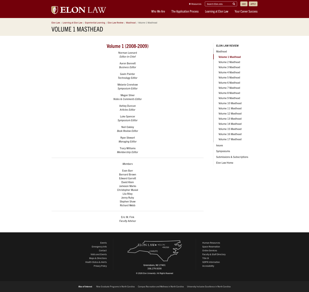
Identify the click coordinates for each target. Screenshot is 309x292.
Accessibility (208, 265)
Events (103, 242)
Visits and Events (99, 254)
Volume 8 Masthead (229, 92)
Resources (196, 3)
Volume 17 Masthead (230, 139)
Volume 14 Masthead (230, 123)
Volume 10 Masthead (230, 103)
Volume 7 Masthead (229, 87)
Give (244, 3)
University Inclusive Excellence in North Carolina (209, 286)
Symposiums (223, 151)
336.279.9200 (154, 268)
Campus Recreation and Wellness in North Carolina (161, 286)
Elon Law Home (224, 162)
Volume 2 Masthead (229, 62)
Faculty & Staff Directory (213, 254)
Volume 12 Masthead (230, 113)
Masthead (221, 51)
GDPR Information (211, 261)
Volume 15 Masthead (230, 128)
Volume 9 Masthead (229, 98)
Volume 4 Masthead (229, 72)
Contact (103, 250)
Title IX (205, 258)
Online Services (209, 250)
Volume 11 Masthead (230, 108)
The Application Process (185, 11)
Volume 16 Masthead (230, 134)
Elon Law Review (227, 45)
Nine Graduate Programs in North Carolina (115, 286)
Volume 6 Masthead (229, 82)
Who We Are (158, 11)
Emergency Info (99, 246)
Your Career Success (246, 11)
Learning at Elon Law (216, 11)
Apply (253, 3)
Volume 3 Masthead (229, 67)
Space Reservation (211, 246)
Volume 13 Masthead (230, 118)
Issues (219, 145)
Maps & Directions (98, 258)
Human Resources (211, 242)
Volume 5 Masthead (229, 77)
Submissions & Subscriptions (232, 156)
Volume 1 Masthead (230, 56)
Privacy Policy (100, 265)
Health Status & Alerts (96, 261)
